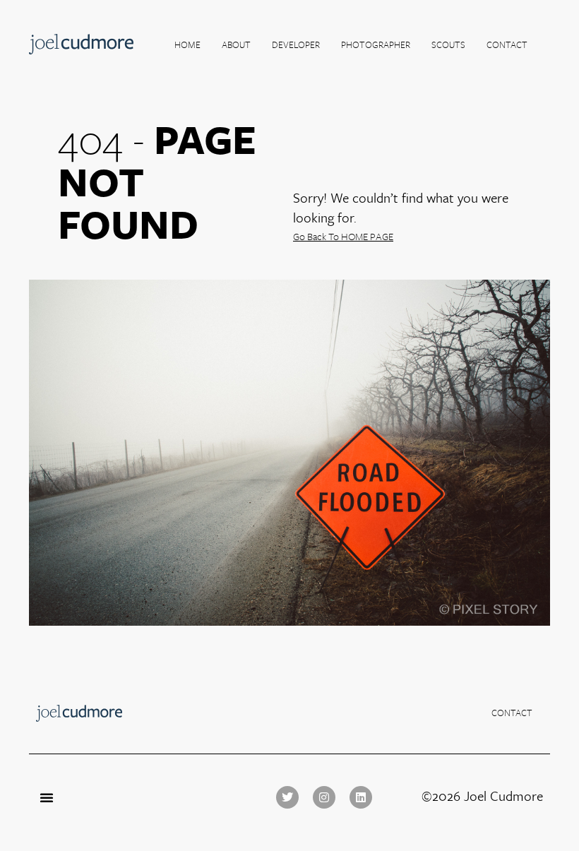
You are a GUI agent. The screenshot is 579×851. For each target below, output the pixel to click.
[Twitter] (287, 797)
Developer (296, 44)
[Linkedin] (361, 797)
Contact (507, 44)
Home (187, 44)
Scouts (448, 44)
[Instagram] (324, 797)
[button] (46, 797)
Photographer (375, 44)
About (236, 44)
